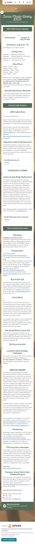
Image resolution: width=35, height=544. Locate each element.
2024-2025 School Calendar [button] (17, 29)
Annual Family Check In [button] (17, 105)
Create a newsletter (9, 539)
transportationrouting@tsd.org (11, 273)
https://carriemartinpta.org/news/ (12, 468)
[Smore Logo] (8, 2)
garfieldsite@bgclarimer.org (23, 291)
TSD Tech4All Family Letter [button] (17, 228)
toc (2, 12)
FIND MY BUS (26, 264)
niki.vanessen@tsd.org (9, 132)
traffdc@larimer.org (22, 211)
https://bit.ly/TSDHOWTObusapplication (13, 270)
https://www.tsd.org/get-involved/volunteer (14, 438)
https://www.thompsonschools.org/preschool (15, 484)
